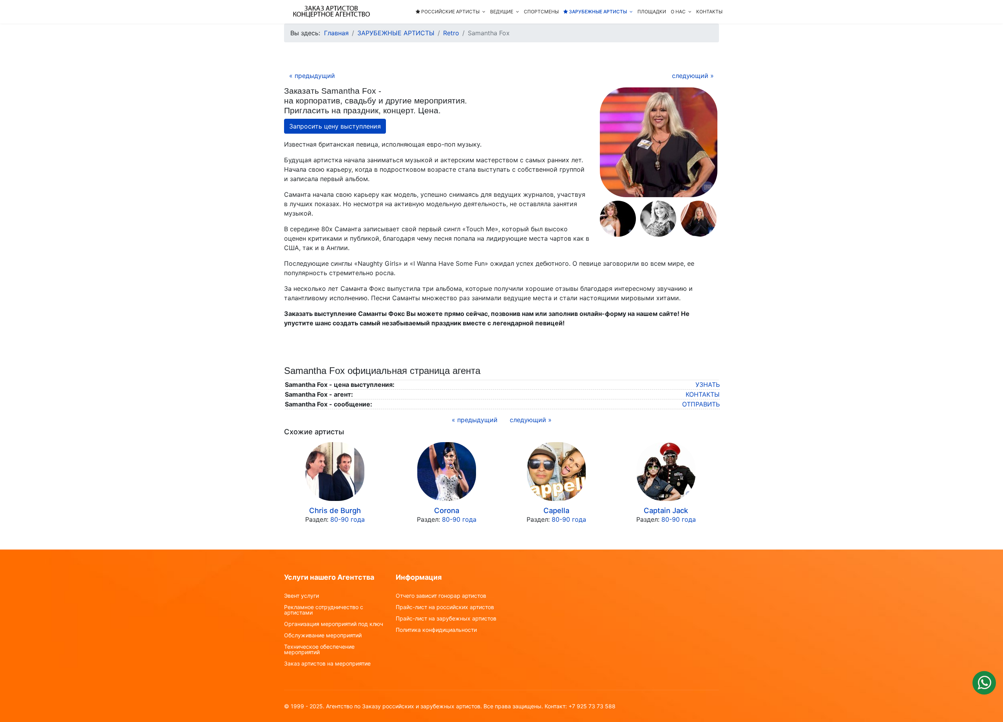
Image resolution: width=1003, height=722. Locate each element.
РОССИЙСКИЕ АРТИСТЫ (450, 12)
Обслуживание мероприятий (323, 635)
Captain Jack (666, 510)
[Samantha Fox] (658, 142)
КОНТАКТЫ (709, 12)
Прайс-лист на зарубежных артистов (446, 618)
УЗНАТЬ (707, 384)
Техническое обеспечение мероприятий (319, 649)
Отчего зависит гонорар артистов (441, 596)
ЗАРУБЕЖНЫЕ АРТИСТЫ (597, 12)
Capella (556, 510)
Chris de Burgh (335, 510)
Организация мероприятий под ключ (333, 624)
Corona (446, 510)
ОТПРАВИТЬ (701, 404)
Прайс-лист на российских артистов (445, 607)
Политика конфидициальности (436, 630)
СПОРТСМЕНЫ (541, 12)
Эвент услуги (301, 596)
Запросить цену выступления (335, 126)
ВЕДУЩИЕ (501, 12)
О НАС (678, 12)
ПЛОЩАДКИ (651, 12)
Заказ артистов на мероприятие (327, 663)
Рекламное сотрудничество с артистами (323, 609)
